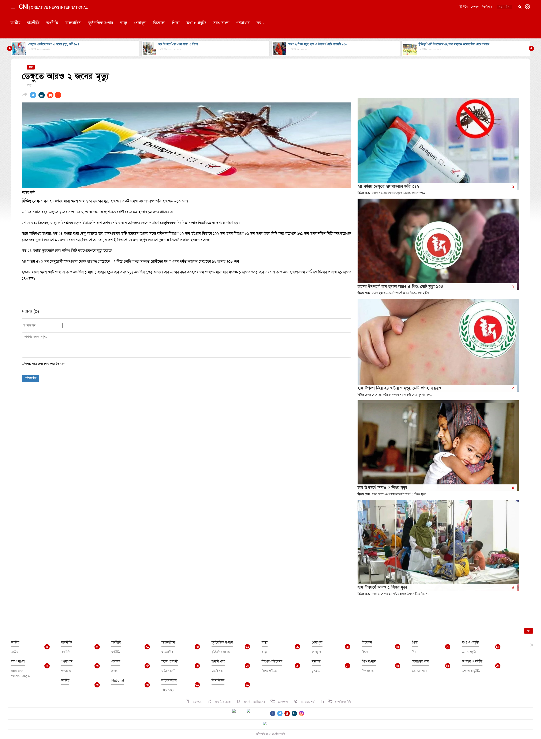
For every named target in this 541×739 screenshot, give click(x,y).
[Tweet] (33, 95)
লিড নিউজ (218, 680)
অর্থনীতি (52, 23)
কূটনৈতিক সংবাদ (100, 23)
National (117, 680)
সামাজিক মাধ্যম (222, 702)
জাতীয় (15, 23)
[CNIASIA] (267, 724)
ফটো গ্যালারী (169, 661)
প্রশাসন (115, 661)
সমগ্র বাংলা (221, 23)
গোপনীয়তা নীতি (343, 702)
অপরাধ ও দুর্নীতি (472, 661)
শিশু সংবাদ (369, 661)
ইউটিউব (463, 7)
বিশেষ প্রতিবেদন (272, 661)
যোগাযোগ (283, 702)
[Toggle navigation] (12, 16)
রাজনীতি (33, 23)
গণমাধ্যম (243, 23)
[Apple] (255, 713)
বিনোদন (159, 23)
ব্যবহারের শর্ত (307, 702)
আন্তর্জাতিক (73, 23)
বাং (500, 7)
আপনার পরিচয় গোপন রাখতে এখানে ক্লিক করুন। (45, 364)
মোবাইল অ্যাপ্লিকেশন (254, 702)
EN (507, 7)
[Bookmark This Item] (54, 95)
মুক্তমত (316, 661)
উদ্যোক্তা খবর (420, 661)
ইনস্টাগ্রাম (487, 7)
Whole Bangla (20, 676)
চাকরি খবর (218, 661)
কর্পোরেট (197, 702)
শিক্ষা (176, 23)
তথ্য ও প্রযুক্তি (196, 23)
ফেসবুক (475, 7)
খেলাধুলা (140, 23)
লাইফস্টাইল (169, 680)
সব (259, 23)
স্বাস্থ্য (123, 23)
